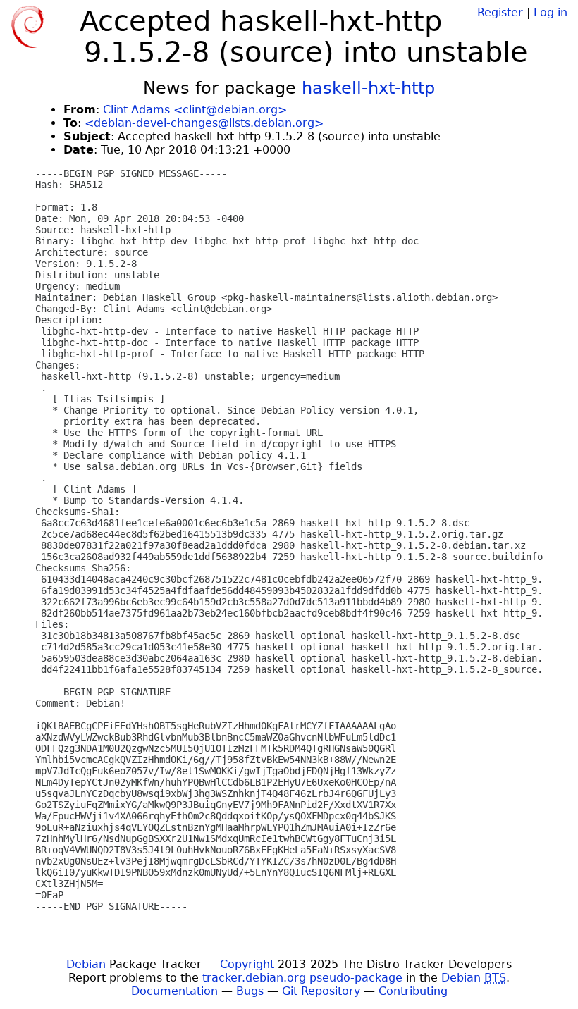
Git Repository (321, 991)
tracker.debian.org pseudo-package (302, 977)
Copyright (247, 964)
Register (500, 12)
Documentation (174, 991)
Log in (550, 12)
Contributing (413, 991)
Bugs (250, 991)
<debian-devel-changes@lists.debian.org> (204, 123)
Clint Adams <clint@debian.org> (195, 109)
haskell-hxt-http (368, 88)
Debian (86, 964)
